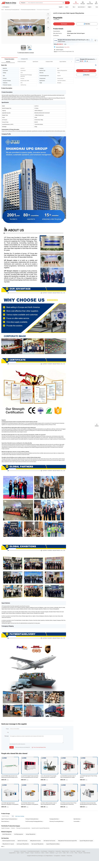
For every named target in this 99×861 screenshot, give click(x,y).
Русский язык (37, 852)
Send (12, 747)
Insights (83, 851)
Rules (97, 7)
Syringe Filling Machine (30, 834)
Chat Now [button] (87, 23)
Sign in (96, 3)
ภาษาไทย (71, 852)
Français (32, 852)
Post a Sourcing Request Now (39, 747)
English (18, 852)
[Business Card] (95, 65)
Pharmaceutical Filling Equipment (43, 9)
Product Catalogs (20, 816)
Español (22, 852)
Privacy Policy (69, 855)
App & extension (81, 7)
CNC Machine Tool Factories (49, 840)
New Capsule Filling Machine (37, 844)
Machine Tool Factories (22, 840)
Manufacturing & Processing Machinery (12, 9)
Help (74, 7)
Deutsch (47, 852)
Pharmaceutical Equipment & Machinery (28, 9)
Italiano (42, 852)
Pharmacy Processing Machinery (56, 821)
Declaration (63, 855)
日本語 (64, 852)
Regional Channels (65, 851)
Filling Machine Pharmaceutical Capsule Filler (67, 840)
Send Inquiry (64, 23)
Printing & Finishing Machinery (31, 819)
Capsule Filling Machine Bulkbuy (53, 844)
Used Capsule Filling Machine (23, 844)
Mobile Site (79, 851)
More (2, 846)
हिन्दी (67, 852)
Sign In (55, 51)
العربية (57, 852)
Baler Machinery (77, 819)
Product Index (72, 851)
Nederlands (52, 852)
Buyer (67, 7)
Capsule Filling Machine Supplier (86, 840)
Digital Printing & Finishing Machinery (9, 819)
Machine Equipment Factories (8, 840)
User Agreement (57, 855)
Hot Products (16, 851)
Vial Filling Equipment (18, 834)
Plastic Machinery (5, 821)
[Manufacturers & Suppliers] (8, 2)
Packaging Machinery (54, 819)
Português (27, 852)
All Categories (6, 7)
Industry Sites (58, 851)
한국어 (60, 852)
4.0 (81, 61)
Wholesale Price (51, 851)
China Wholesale (44, 851)
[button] (69, 61)
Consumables (76, 821)
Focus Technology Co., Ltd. (41, 855)
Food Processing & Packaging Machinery (33, 821)
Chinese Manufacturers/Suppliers (33, 851)
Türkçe (76, 852)
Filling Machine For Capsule (8, 844)
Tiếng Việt (80, 852)
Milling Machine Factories (35, 840)
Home (2, 9)
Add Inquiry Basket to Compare (26, 52)
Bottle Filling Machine (6, 834)
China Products (23, 851)
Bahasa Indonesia (87, 852)
